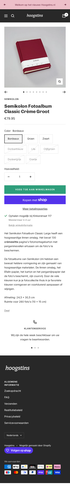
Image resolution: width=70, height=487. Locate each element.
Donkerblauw (15, 148)
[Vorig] (5, 92)
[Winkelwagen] (64, 15)
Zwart (46, 138)
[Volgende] (64, 92)
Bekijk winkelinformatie (20, 225)
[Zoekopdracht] (12, 15)
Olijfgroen (49, 148)
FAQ (6, 397)
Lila (33, 148)
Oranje (33, 159)
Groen (30, 138)
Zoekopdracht (12, 390)
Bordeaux (13, 138)
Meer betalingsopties (35, 208)
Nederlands (12, 435)
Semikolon (11, 99)
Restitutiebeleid (13, 410)
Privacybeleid (12, 416)
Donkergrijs (14, 159)
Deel (7, 310)
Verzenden (10, 403)
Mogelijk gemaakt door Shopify (35, 445)
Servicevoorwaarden (16, 422)
